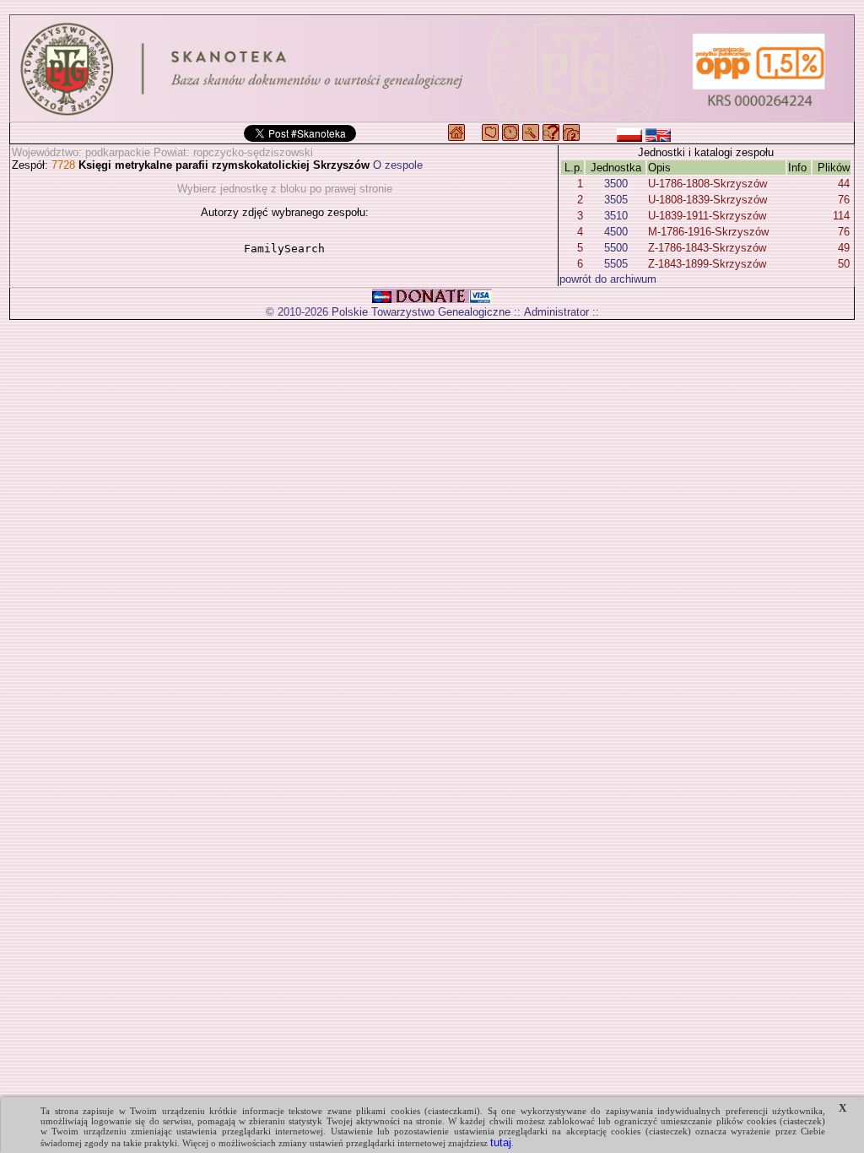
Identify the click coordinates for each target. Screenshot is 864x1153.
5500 (616, 247)
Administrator (556, 312)
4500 (616, 231)
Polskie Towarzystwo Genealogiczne (421, 312)
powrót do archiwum (607, 279)
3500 (616, 183)
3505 (616, 199)
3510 (616, 215)
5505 (616, 263)
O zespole (398, 165)
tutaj (500, 1142)
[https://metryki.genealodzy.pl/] (432, 68)
